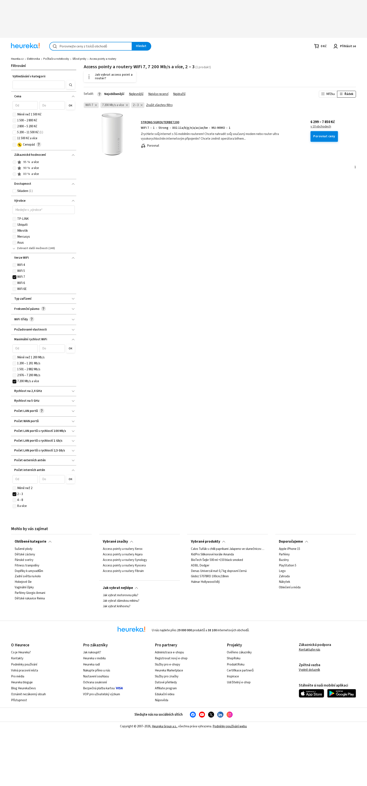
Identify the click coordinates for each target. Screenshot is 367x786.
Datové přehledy (166, 682)
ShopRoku (233, 658)
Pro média (17, 676)
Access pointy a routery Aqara (123, 554)
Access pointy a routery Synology (125, 560)
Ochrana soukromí (95, 682)
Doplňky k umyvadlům (29, 571)
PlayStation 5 (287, 565)
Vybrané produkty (205, 541)
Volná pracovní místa (24, 670)
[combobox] (90, 46)
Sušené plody (23, 549)
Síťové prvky (79, 59)
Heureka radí (91, 664)
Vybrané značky (115, 541)
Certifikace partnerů (240, 670)
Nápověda (161, 700)
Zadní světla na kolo (28, 577)
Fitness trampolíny (27, 565)
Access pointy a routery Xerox (123, 549)
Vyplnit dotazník (309, 670)
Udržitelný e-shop (239, 682)
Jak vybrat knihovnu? (116, 606)
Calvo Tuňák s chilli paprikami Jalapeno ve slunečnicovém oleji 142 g (227, 549)
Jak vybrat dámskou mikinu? (121, 601)
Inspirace (233, 676)
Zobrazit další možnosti (32, 248)
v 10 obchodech (321, 127)
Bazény (284, 560)
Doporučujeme (291, 541)
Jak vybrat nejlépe (118, 587)
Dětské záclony (25, 554)
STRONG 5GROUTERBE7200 (160, 122)
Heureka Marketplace (169, 670)
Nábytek (284, 582)
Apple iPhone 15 (289, 549)
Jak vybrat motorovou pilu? (120, 595)
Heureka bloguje (22, 682)
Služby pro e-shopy (167, 664)
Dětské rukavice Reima (30, 598)
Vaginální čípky (24, 588)
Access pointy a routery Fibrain (123, 571)
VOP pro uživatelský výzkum (101, 694)
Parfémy (284, 554)
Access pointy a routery (103, 59)
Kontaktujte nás (309, 649)
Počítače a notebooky (56, 59)
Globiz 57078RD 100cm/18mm (210, 577)
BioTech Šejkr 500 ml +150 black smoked (217, 560)
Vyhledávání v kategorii (29, 76)
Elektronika (33, 59)
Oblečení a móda (290, 588)
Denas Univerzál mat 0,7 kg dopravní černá (219, 571)
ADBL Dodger (200, 565)
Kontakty (17, 658)
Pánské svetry (24, 560)
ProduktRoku (235, 664)
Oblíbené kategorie (30, 541)
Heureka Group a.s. (164, 726)
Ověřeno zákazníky (239, 652)
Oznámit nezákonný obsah (28, 694)
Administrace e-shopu (169, 652)
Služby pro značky (166, 676)
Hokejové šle (23, 582)
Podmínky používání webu (230, 726)
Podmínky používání (24, 664)
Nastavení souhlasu (96, 676)
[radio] (14, 162)
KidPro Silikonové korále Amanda (212, 554)
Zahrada (284, 577)
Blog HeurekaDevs (23, 688)
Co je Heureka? (21, 652)
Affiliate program (166, 688)
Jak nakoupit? (92, 652)
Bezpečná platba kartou (99, 688)
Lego (282, 571)
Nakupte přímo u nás (96, 670)
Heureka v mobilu (94, 658)
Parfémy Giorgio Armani (30, 593)
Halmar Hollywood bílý (205, 582)
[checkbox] (14, 114)
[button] (39, 85)
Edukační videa (164, 694)
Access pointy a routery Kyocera (124, 565)
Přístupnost (19, 700)
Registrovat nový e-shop (171, 658)
